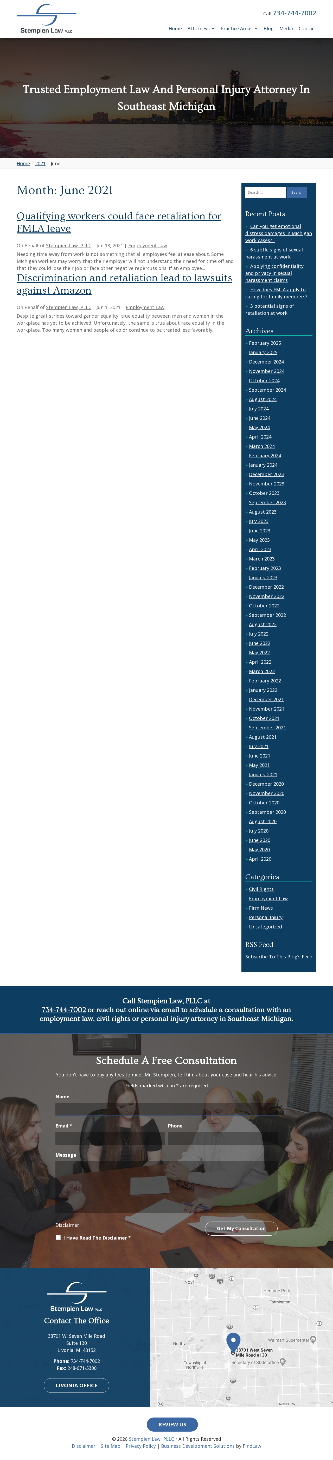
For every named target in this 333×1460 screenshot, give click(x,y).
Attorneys (199, 29)
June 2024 (259, 418)
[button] (328, 1422)
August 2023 (263, 512)
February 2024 (265, 455)
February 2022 (265, 680)
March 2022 (262, 671)
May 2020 (259, 849)
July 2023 (258, 521)
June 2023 (259, 530)
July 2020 (258, 831)
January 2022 (263, 690)
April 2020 (260, 859)
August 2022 (263, 624)
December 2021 (266, 699)
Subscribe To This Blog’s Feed (278, 956)
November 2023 (266, 483)
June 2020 (259, 840)
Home (175, 29)
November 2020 (266, 793)
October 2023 (264, 493)
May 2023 (259, 540)
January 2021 (263, 774)
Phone (175, 1126)
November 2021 (266, 709)
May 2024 (259, 427)
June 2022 (259, 643)
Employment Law (147, 245)
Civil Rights (261, 889)
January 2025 (263, 352)
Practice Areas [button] (237, 29)
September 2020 (267, 812)
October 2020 (264, 802)
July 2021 (258, 746)
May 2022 (259, 652)
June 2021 (259, 756)
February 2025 (265, 343)
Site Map (110, 1446)
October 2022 (264, 605)
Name (62, 1096)
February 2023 (265, 568)
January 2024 (263, 465)
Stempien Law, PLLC (68, 245)
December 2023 (266, 474)
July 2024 (258, 408)
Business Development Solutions (198, 1446)
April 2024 (260, 437)
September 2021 (267, 727)
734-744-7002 (294, 12)
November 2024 (266, 371)
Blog (269, 29)
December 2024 (266, 362)
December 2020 (266, 784)
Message (65, 1155)
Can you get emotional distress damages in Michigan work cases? (278, 233)
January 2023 (263, 577)
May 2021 (259, 765)
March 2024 (262, 446)
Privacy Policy (141, 1446)
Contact (307, 29)
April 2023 (260, 549)
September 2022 (267, 615)
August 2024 (263, 399)
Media (286, 29)
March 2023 (262, 559)
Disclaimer (67, 1225)
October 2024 (264, 380)
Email (63, 1126)
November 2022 (266, 596)
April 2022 (260, 662)
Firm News (261, 908)
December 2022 (266, 587)
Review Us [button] (172, 1424)
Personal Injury (266, 917)
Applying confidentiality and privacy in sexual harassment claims (274, 273)
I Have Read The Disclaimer (97, 1237)
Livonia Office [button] (76, 1385)
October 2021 (264, 718)
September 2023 (267, 502)
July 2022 (258, 634)
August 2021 (263, 737)
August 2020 (263, 821)
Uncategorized (265, 926)
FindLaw (252, 1446)
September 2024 (267, 390)
